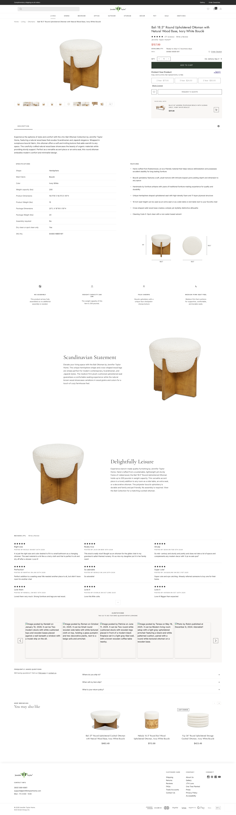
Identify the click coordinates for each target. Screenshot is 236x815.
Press (188, 790)
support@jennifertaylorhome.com (27, 791)
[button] (43, 640)
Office (97, 16)
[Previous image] (18, 65)
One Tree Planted (193, 786)
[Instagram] (208, 777)
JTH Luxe (190, 783)
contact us (52, 673)
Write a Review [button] (182, 37)
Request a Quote (190, 92)
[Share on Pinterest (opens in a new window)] (218, 126)
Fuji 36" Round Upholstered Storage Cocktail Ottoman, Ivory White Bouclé (198, 737)
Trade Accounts (172, 790)
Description (23, 126)
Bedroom (82, 16)
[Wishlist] (208, 9)
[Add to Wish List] (154, 91)
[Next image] (143, 65)
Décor (142, 16)
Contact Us (170, 793)
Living (53, 16)
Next (118, 602)
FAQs (168, 786)
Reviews (169, 783)
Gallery (202, 2)
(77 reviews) (169, 37)
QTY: (153, 59)
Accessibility (191, 796)
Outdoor (112, 16)
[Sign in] (220, 9)
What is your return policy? (93, 689)
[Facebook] (215, 777)
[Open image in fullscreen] (144, 29)
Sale (167, 16)
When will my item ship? (92, 682)
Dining (67, 16)
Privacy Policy (191, 793)
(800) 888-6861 (20, 787)
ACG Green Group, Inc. (22, 810)
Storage (127, 16)
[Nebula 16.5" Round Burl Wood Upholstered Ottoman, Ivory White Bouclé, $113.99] (151, 720)
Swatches (181, 16)
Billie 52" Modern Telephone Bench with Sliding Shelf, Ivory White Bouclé (188, 106)
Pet (154, 16)
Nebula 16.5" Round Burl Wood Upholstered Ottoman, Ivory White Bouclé (152, 737)
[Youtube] (219, 777)
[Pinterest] (212, 777)
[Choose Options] (124, 729)
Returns (169, 780)
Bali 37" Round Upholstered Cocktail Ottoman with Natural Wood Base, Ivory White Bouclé (105, 737)
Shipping (169, 777)
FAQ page (42, 673)
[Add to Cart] (170, 729)
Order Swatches (214, 2)
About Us (189, 777)
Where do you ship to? (91, 674)
